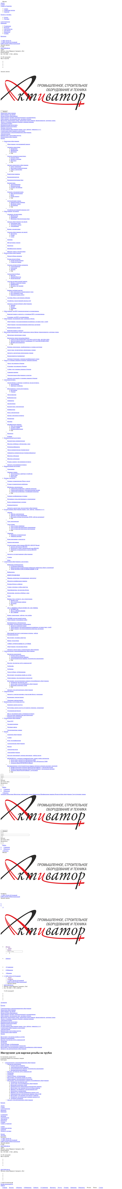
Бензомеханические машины (19, 1070)
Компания (3, 1111)
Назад (10, 948)
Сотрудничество (5, 1108)
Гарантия (6, 12)
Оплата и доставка (6, 1131)
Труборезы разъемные (17, 1098)
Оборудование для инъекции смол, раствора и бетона (16, 1016)
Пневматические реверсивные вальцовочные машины (26, 1086)
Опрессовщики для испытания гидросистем (13, 1045)
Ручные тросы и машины (18, 1065)
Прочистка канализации (7, 1038)
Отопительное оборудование (9, 1032)
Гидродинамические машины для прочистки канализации (27, 1068)
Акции (3, 1105)
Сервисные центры (9, 10)
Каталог (3, 1102)
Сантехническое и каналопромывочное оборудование (20, 1062)
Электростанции (5, 1029)
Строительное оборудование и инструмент (13, 1028)
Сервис (6, 9)
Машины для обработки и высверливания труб (24, 1089)
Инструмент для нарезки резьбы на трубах (19, 1077)
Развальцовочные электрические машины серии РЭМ (26, 1094)
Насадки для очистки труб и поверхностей (13, 1039)
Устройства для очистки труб (19, 1082)
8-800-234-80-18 (10, 43)
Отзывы (6, 33)
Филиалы (6, 27)
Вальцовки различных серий (19, 1085)
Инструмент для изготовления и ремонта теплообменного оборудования (21, 1047)
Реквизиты (7, 32)
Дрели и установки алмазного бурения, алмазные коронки (17, 1019)
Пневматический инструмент (9, 1022)
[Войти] (1, 902)
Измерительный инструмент (9, 1023)
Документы (7, 30)
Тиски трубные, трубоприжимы (10, 1044)
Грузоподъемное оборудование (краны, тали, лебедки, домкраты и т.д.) (21, 1026)
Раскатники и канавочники (18, 1091)
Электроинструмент (6, 1020)
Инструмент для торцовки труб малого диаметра (24, 1095)
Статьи (3, 1107)
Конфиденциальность (7, 1184)
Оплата (6, 17)
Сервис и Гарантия (6, 1123)
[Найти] (2, 785)
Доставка (6, 19)
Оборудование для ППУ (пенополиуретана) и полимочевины (18, 1014)
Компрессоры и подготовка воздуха (11, 1031)
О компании (7, 26)
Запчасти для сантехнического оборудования (13, 1048)
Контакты (3, 1110)
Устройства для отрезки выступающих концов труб (25, 1097)
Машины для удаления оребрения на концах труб (25, 1092)
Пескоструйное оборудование (9, 1013)
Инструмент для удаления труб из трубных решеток (25, 1088)
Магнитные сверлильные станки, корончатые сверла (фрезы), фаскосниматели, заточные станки (28, 1017)
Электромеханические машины (19, 1067)
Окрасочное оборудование (8, 1010)
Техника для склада (6, 1025)
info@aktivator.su (5, 48)
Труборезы (4, 1042)
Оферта (3, 1185)
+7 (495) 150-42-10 (6, 40)
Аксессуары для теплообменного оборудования (24, 1083)
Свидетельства (8, 29)
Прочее (3, 1034)
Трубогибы (4, 1041)
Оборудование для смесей (8, 1011)
